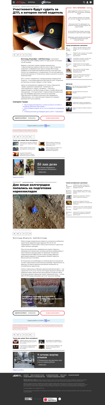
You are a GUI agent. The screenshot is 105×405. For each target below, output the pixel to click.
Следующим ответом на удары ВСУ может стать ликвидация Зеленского (82, 103)
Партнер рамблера (38, 398)
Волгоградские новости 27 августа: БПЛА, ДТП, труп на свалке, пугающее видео (79, 12)
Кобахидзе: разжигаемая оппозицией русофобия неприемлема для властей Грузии (79, 39)
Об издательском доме (52, 375)
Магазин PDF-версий (73, 375)
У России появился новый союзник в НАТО (82, 108)
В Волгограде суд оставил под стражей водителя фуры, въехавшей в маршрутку (54, 149)
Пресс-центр (63, 375)
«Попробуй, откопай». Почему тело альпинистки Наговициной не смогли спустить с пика (82, 60)
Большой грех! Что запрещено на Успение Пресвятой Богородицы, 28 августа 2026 (79, 25)
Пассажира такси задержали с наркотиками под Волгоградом (54, 341)
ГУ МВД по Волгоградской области (22, 229)
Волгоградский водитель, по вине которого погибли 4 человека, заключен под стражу (42, 105)
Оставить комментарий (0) (52, 118)
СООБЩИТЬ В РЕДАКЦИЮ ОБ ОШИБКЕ (56, 376)
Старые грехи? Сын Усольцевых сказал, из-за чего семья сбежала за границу (82, 65)
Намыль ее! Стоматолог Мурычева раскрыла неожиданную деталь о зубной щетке (82, 213)
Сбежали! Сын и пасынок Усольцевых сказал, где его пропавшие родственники (82, 54)
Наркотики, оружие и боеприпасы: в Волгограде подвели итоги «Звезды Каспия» (42, 298)
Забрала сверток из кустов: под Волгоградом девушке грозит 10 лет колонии (28, 342)
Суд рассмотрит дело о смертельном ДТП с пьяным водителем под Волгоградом (27, 154)
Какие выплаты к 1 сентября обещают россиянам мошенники (82, 98)
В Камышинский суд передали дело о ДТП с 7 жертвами (43, 111)
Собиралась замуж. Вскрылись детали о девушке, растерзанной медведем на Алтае (81, 186)
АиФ (14, 51)
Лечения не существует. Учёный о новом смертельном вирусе (81, 196)
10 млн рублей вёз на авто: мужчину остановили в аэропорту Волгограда (79, 32)
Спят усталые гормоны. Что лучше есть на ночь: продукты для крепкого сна (79, 19)
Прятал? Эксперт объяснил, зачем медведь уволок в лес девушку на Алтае (81, 49)
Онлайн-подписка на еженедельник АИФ (34, 376)
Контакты (26, 375)
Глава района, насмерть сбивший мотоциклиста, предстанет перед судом (28, 144)
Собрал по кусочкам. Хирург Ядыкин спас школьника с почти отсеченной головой (82, 208)
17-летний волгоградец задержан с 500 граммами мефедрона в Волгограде (28, 347)
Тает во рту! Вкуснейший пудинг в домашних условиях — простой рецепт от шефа (81, 76)
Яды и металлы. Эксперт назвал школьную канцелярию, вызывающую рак (81, 71)
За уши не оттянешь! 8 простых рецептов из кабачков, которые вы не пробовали (82, 203)
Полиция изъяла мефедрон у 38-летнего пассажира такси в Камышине (54, 347)
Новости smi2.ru (18, 177)
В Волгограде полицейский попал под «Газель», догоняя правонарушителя (53, 144)
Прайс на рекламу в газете (37, 375)
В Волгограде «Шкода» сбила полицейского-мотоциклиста (27, 148)
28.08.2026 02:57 (17, 182)
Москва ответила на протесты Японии (80, 92)
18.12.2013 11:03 (16, 6)
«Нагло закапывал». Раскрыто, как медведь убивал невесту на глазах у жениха (82, 192)
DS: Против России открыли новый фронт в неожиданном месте (82, 87)
